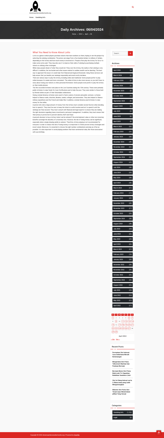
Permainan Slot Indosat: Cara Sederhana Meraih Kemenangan (121, 355)
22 (113, 328)
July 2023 (117, 229)
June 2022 (117, 295)
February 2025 (118, 132)
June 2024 (117, 172)
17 (119, 325)
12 (126, 321)
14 (132, 321)
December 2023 (119, 203)
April (86, 34)
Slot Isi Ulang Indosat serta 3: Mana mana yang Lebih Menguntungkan (122, 382)
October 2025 (118, 96)
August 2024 (118, 162)
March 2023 (118, 249)
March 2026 (118, 75)
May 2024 (117, 178)
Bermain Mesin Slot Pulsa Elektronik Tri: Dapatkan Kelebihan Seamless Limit (121, 373)
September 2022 (119, 280)
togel (115, 417)
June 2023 (117, 234)
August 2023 (118, 224)
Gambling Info (118, 412)
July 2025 (117, 111)
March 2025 (118, 126)
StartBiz (77, 435)
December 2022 (119, 265)
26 (126, 328)
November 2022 (119, 270)
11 (123, 321)
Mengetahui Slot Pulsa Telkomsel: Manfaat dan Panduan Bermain (121, 364)
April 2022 (117, 305)
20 (129, 325)
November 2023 (119, 208)
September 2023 (119, 218)
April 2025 (117, 121)
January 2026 (118, 85)
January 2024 (118, 198)
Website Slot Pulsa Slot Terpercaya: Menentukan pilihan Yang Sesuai (121, 392)
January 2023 (118, 259)
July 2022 (117, 290)
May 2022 (117, 300)
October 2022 (118, 275)
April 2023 (117, 244)
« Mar (113, 339)
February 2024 (118, 193)
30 (116, 332)
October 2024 (118, 152)
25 (123, 328)
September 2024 (119, 157)
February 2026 (118, 80)
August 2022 (118, 285)
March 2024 (118, 188)
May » (118, 339)
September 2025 (119, 101)
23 (116, 328)
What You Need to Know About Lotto (51, 52)
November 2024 (119, 147)
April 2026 (117, 70)
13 (129, 321)
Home (74, 34)
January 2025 (118, 137)
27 (129, 328)
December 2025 (119, 91)
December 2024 (119, 142)
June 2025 (117, 116)
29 (113, 332)
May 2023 (117, 239)
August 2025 (118, 106)
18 (123, 325)
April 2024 (117, 183)
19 (126, 325)
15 (113, 325)
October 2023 (118, 213)
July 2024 (117, 167)
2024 (80, 34)
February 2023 (118, 254)
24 (119, 328)
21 (132, 325)
